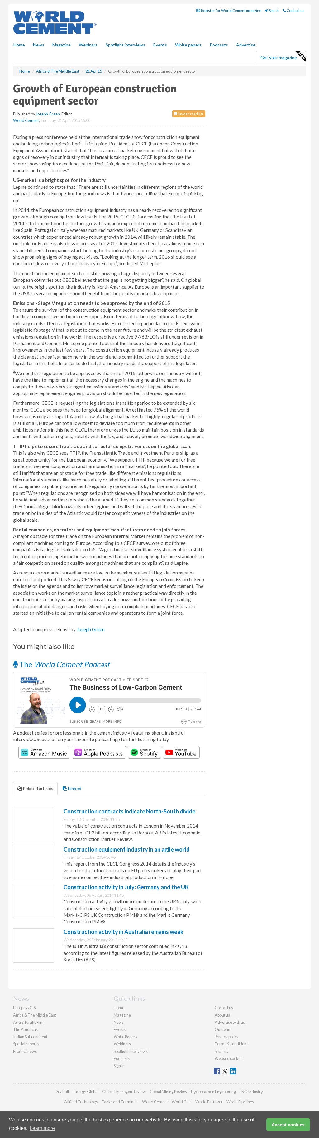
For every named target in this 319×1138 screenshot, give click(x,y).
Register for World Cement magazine (230, 10)
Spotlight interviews (125, 44)
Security (222, 1051)
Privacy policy (227, 1036)
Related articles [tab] (37, 788)
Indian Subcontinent (30, 1036)
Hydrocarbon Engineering (213, 1091)
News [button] (38, 44)
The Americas (25, 1029)
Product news (25, 1051)
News (119, 1022)
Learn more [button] (42, 1128)
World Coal (182, 1101)
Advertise (245, 44)
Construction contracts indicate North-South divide (129, 811)
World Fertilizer (209, 1101)
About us (222, 1015)
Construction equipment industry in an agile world (127, 849)
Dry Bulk (62, 1091)
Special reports (26, 1043)
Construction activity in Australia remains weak (123, 931)
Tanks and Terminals (120, 1101)
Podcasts (219, 44)
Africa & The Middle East (34, 1015)
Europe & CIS (24, 1007)
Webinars (88, 44)
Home (19, 44)
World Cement (26, 120)
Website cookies (229, 1058)
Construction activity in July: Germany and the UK (126, 887)
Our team (223, 1029)
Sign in (273, 10)
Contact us (295, 10)
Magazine (61, 44)
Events (160, 44)
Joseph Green (48, 113)
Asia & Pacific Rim (28, 1022)
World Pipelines (240, 1101)
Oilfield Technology (81, 1101)
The (64, 664)
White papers (188, 44)
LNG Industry (251, 1091)
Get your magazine (278, 57)
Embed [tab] (74, 788)
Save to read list (190, 113)
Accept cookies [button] (288, 1124)
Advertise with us (230, 1022)
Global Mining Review (168, 1091)
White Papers (125, 1036)
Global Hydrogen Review (124, 1091)
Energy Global (86, 1091)
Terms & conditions (231, 1043)
